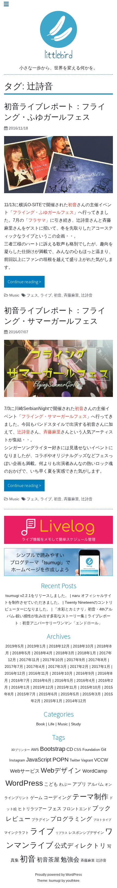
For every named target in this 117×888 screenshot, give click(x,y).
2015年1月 (53, 701)
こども (51, 784)
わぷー (65, 784)
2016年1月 (20, 687)
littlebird (58, 55)
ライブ (46, 295)
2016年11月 (39, 673)
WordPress (24, 783)
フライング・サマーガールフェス (54, 416)
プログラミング (71, 819)
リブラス (61, 832)
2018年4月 (43, 653)
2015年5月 (70, 694)
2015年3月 (91, 694)
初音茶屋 (48, 859)
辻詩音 (87, 295)
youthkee (72, 881)
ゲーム (36, 797)
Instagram (17, 760)
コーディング (57, 797)
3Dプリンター (20, 749)
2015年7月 (26, 694)
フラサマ (37, 220)
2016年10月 (62, 673)
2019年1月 (36, 646)
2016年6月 (42, 680)
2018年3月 (65, 653)
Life (51, 724)
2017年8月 (97, 660)
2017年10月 (53, 660)
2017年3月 (57, 666)
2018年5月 (21, 653)
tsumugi (55, 881)
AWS (35, 750)
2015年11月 (67, 687)
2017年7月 (14, 666)
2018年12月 (59, 646)
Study (76, 724)
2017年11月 (29, 660)
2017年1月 (101, 666)
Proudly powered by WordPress (58, 875)
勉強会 (70, 859)
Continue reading (26, 281)
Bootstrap (52, 748)
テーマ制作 (90, 797)
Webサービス (25, 771)
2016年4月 (85, 680)
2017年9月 (76, 660)
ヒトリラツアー (32, 808)
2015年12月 (43, 687)
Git (103, 749)
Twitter (75, 760)
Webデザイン (61, 770)
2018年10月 (83, 646)
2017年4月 (35, 666)
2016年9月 (85, 673)
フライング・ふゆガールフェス (43, 212)
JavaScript (38, 760)
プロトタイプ (102, 819)
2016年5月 (64, 680)
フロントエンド (77, 808)
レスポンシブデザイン (86, 833)
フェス (32, 295)
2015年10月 (90, 687)
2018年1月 (87, 653)
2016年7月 (20, 680)
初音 (72, 204)
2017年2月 (79, 666)
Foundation (91, 750)
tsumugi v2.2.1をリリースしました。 (37, 595)
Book (40, 724)
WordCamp (94, 771)
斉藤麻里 (71, 295)
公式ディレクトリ (80, 845)
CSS (77, 750)
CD (69, 749)
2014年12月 (76, 701)
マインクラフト (16, 833)
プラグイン (40, 820)
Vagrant (87, 760)
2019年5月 (14, 646)
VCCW (101, 760)
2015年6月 (48, 694)
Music (14, 295)
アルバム (95, 784)
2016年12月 (15, 673)
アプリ (79, 784)
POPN (61, 759)
